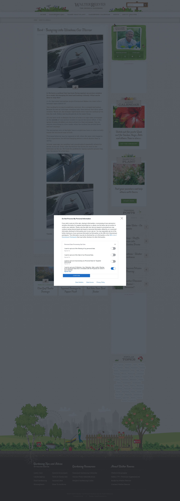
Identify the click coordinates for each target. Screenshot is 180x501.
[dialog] (90, 250)
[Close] (122, 219)
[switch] (113, 248)
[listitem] (90, 244)
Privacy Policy (101, 282)
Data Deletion (79, 282)
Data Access (90, 282)
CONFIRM (76, 275)
